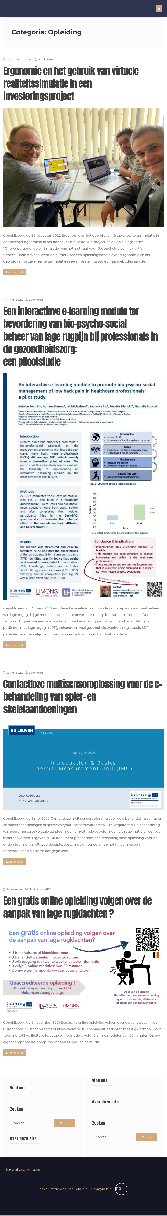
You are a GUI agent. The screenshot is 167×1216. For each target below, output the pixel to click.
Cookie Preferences (52, 1189)
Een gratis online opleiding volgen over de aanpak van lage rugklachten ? (77, 907)
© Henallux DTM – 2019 (23, 1169)
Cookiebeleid (77, 1189)
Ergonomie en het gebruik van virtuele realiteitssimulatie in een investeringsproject (70, 84)
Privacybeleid (101, 1189)
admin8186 (45, 59)
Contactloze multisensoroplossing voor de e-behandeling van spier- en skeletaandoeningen (82, 697)
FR (118, 1188)
